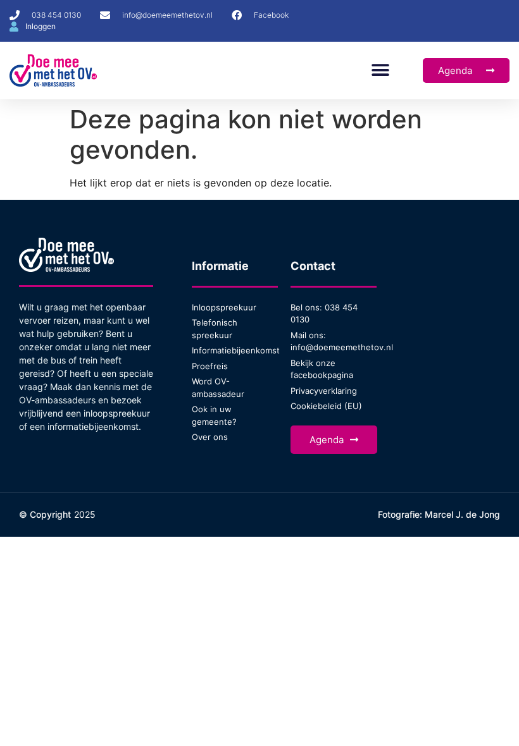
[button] (380, 70)
